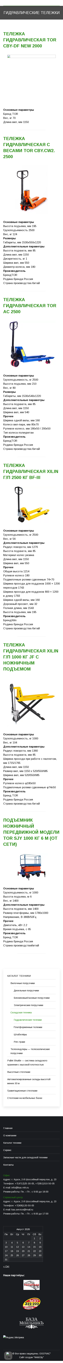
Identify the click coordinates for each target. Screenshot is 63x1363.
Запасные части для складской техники (25, 1157)
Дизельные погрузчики (26, 990)
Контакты (8, 1164)
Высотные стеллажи (18, 1071)
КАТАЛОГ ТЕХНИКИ (19, 975)
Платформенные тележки (28, 1027)
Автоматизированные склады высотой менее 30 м (28, 1081)
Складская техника (21, 1012)
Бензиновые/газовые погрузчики (32, 997)
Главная (7, 1128)
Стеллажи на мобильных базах (24, 1098)
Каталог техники (12, 1142)
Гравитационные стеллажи (22, 1090)
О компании (9, 1135)
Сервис (7, 1150)
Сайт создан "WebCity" (31, 1357)
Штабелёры (20, 1034)
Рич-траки (19, 1041)
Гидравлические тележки (28, 1019)
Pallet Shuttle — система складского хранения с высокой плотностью (27, 1062)
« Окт (6, 1266)
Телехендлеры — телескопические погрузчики (30, 1051)
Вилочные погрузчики (22, 983)
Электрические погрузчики (28, 1005)
